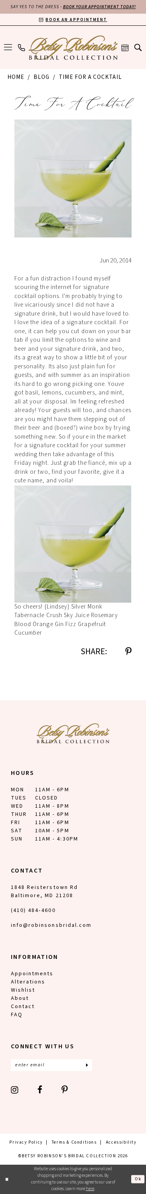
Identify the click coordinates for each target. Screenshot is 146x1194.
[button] (8, 47)
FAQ (17, 1015)
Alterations (28, 982)
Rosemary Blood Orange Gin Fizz (66, 619)
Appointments (32, 974)
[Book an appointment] (125, 47)
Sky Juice (77, 615)
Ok (138, 1179)
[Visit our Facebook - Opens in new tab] (40, 1089)
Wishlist (23, 990)
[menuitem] (8, 47)
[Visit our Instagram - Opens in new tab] (15, 1089)
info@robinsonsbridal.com (51, 925)
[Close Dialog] (7, 1179)
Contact (23, 1006)
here (90, 1188)
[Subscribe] (87, 1065)
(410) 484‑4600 (33, 910)
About (20, 998)
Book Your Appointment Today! (99, 7)
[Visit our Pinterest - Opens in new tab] (65, 1089)
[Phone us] (21, 47)
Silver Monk (86, 607)
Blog (41, 77)
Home (15, 77)
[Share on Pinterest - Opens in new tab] (128, 651)
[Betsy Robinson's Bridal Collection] (73, 48)
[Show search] (138, 47)
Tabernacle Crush (38, 615)
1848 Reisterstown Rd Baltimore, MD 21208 (44, 891)
